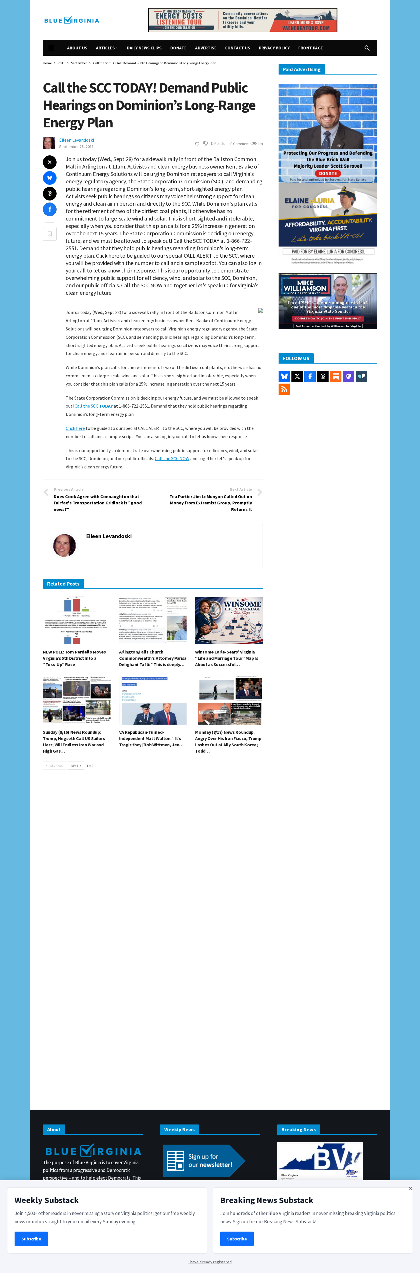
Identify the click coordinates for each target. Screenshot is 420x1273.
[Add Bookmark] (50, 234)
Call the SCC (94, 406)
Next (75, 765)
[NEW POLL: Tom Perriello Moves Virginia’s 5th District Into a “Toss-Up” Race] (77, 620)
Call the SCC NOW (172, 458)
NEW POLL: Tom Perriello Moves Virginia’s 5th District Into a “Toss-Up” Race (74, 658)
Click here (75, 428)
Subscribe (31, 1239)
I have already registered (210, 1261)
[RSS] (284, 389)
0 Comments (241, 143)
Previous (56, 765)
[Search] (367, 48)
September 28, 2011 (76, 146)
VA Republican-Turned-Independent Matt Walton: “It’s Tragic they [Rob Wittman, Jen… (151, 738)
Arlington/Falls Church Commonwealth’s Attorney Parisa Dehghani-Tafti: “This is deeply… (153, 658)
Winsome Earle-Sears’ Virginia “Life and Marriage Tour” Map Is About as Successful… (226, 658)
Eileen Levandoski (76, 140)
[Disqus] (153, 860)
